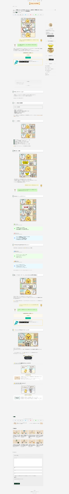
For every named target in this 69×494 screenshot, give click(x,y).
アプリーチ (37, 61)
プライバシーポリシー (35, 491)
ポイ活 (16, 12)
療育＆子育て (47, 74)
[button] (15, 14)
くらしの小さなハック (48, 67)
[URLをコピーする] (40, 14)
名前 (14, 467)
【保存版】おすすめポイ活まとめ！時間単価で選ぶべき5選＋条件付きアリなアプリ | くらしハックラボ (31, 377)
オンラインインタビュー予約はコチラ (28, 358)
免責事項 (32, 491)
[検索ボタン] (41, 1)
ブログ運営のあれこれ (48, 70)
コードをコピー (28, 57)
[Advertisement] (28, 72)
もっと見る (28, 85)
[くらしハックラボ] (34, 3)
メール (15, 470)
